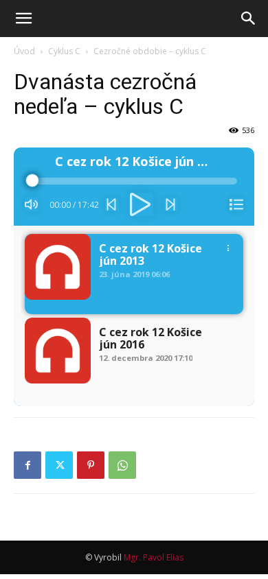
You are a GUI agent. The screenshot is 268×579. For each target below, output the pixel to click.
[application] (134, 186)
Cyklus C (64, 51)
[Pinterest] (90, 465)
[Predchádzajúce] (112, 204)
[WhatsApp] (122, 465)
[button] (23, 18)
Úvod (24, 51)
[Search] (249, 18)
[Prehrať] (141, 204)
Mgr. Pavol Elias (153, 557)
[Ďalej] (171, 204)
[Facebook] (27, 465)
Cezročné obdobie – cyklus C (149, 51)
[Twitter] (59, 465)
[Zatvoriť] (236, 204)
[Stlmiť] (31, 204)
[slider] (134, 181)
